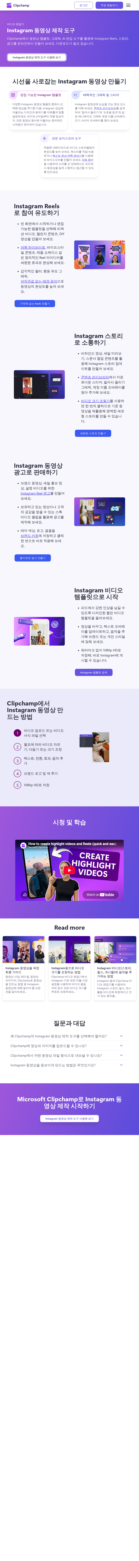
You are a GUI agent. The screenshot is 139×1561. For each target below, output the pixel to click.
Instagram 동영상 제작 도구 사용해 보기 (37, 57)
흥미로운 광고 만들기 (33, 558)
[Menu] (128, 5)
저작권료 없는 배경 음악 (39, 281)
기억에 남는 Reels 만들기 (35, 303)
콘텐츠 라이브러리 (105, 108)
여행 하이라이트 (33, 247)
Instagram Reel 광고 (35, 493)
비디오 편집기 (15, 24)
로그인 (84, 5)
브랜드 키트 (29, 535)
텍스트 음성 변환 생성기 (67, 155)
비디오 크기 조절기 (95, 400)
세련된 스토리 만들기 (93, 433)
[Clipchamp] (17, 5)
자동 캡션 (87, 159)
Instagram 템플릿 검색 (93, 672)
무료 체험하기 (109, 5)
